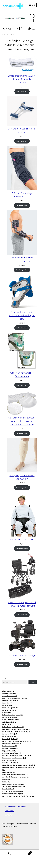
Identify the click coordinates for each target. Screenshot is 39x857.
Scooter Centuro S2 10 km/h (22, 655)
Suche (4, 678)
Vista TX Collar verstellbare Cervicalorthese (22, 374)
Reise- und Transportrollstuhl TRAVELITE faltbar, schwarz (22, 604)
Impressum (9, 815)
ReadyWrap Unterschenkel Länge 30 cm (22, 477)
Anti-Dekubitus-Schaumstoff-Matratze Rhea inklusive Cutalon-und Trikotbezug (22, 421)
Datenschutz (9, 811)
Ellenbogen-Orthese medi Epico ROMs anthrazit (22, 259)
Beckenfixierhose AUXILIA (22, 539)
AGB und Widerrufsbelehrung (15, 807)
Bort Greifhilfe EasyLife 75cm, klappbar (22, 130)
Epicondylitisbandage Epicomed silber (22, 195)
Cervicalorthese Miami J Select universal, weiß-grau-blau (22, 315)
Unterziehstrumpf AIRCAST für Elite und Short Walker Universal (22, 79)
